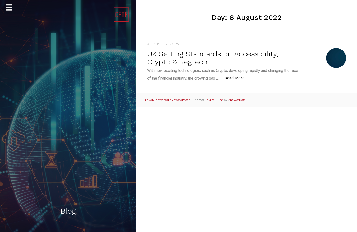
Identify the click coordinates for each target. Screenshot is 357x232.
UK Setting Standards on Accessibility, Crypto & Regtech (212, 58)
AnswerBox (236, 100)
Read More (237, 77)
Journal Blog (214, 100)
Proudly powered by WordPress (167, 100)
